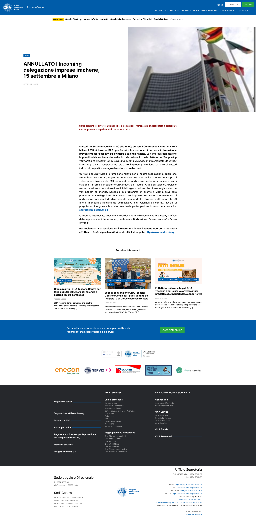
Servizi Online (161, 19)
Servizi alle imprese (120, 19)
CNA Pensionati (229, 11)
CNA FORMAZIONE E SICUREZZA (172, 392)
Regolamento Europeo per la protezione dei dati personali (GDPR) (75, 436)
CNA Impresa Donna (113, 439)
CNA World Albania (112, 446)
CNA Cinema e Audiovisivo (116, 449)
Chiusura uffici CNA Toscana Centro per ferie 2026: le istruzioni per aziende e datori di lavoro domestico (77, 292)
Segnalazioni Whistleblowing (69, 413)
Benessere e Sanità (113, 408)
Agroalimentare (111, 403)
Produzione (109, 424)
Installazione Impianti (113, 421)
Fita (106, 419)
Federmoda (109, 416)
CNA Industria (110, 441)
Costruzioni (109, 413)
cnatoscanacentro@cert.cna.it (189, 487)
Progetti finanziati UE (65, 451)
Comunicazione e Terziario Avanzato (120, 411)
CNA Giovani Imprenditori (115, 436)
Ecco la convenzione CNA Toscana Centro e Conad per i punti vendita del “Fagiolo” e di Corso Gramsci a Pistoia (127, 295)
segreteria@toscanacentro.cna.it (188, 484)
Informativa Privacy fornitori (190, 499)
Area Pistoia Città (116, 280)
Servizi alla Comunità (113, 426)
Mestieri (169, 11)
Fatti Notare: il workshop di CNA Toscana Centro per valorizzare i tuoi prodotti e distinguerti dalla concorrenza (178, 291)
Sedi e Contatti (246, 11)
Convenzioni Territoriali (164, 403)
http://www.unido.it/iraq (160, 232)
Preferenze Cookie (194, 514)
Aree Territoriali (183, 11)
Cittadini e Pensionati (135, 280)
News (27, 55)
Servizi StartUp (161, 415)
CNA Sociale (161, 429)
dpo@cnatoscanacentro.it (191, 490)
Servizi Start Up (73, 19)
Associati (247, 4)
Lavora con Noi (61, 420)
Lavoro (61, 280)
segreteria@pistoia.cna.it (93, 209)
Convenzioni (233, 4)
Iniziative (186, 280)
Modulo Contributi (63, 444)
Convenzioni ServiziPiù (164, 406)
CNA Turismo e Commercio (116, 452)
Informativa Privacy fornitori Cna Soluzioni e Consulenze (178, 502)
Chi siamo (158, 11)
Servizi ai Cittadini (142, 19)
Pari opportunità (62, 427)
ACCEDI (220, 5)
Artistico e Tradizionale (169, 280)
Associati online (172, 330)
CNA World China (112, 444)
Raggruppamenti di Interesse (207, 11)
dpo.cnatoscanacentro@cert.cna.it (187, 493)
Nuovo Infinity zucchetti (96, 19)
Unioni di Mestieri (114, 399)
